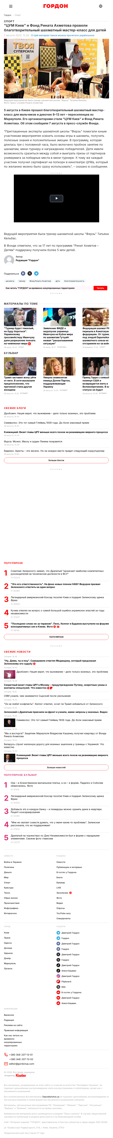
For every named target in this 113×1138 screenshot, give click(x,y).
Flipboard (66, 981)
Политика (61, 347)
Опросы (60, 908)
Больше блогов (56, 460)
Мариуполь (10, 963)
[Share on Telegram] (36, 273)
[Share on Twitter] (30, 273)
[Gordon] (55, 6)
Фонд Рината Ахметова (40, 281)
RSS (63, 987)
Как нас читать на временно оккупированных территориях (13, 1040)
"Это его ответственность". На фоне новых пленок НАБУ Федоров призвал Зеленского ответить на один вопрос (55, 585)
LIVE (58, 887)
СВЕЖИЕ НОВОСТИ (17, 651)
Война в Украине (12, 862)
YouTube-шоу (63, 913)
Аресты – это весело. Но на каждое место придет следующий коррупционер (54, 450)
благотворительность (74, 281)
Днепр (7, 958)
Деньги (8, 872)
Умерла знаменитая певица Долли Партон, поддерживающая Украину (56, 382)
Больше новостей (56, 767)
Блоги (59, 877)
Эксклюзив (62, 893)
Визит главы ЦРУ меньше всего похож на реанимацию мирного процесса (56, 432)
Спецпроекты (63, 918)
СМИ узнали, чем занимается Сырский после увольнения (37, 695)
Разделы (60, 856)
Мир (6, 877)
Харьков (8, 953)
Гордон (7, 15)
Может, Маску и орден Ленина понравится (33, 441)
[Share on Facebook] (23, 273)
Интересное (10, 913)
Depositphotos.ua (50, 1096)
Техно (7, 893)
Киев (6, 932)
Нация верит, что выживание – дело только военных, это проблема (50, 413)
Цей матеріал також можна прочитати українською (64, 35)
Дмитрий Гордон (70, 932)
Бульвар (11, 353)
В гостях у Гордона (66, 872)
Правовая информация (16, 1030)
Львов (7, 937)
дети (58, 281)
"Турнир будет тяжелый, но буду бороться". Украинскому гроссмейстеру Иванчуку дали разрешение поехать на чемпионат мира (19, 336)
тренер (22, 281)
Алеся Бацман (69, 970)
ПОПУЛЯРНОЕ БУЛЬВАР (20, 774)
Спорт (18, 15)
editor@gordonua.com (21, 1063)
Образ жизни (11, 898)
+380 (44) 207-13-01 (21, 1054)
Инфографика (11, 908)
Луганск (8, 968)
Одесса (8, 943)
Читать (100, 288)
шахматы (10, 281)
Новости (8, 856)
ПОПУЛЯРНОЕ (13, 563)
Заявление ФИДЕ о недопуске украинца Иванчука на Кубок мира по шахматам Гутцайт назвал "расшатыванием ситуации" (58, 336)
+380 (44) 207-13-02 (21, 1059)
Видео (59, 903)
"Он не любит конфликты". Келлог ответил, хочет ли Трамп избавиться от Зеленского (53, 703)
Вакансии (9, 1015)
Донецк (8, 948)
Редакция (9, 1020)
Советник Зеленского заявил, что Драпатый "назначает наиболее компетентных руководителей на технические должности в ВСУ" (57, 572)
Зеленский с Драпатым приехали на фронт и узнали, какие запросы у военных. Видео (56, 711)
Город (7, 926)
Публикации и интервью (69, 867)
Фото (59, 898)
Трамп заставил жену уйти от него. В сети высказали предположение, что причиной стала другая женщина (20, 383)
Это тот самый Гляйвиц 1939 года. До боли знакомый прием (47, 422)
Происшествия (11, 903)
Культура (8, 887)
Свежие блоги (15, 408)
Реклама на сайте (13, 1025)
